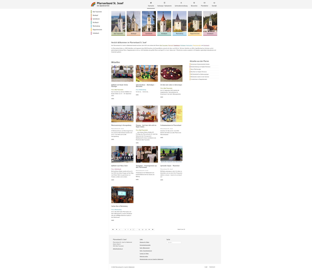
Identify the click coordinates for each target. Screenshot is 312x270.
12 (142, 229)
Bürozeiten (194, 6)
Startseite (151, 6)
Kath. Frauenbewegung (146, 250)
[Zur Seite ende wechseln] (153, 229)
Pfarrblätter (204, 6)
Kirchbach (183, 45)
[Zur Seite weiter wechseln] (149, 229)
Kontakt (214, 6)
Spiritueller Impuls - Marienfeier (170, 166)
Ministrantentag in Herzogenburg (121, 125)
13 (146, 229)
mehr (112, 98)
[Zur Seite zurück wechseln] (116, 229)
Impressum (212, 267)
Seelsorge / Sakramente (164, 6)
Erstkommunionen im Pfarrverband (170, 125)
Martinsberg (189, 45)
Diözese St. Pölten (144, 242)
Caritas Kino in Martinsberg (119, 206)
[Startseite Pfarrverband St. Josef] (107, 4)
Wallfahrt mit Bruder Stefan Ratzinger (119, 85)
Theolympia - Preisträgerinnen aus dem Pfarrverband (146, 166)
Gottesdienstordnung (181, 6)
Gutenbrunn (177, 45)
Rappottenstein (197, 45)
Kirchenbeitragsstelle (145, 245)
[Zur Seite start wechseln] (113, 229)
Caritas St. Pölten (144, 253)
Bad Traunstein (164, 45)
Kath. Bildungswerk (145, 248)
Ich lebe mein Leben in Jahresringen (171, 85)
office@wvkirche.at (118, 248)
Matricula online (144, 256)
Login (206, 267)
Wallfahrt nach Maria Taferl (119, 166)
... (122, 229)
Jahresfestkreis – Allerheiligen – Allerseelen (145, 85)
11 (139, 229)
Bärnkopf (170, 45)
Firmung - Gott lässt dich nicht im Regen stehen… (146, 126)
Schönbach (206, 45)
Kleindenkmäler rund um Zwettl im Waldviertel (151, 259)
